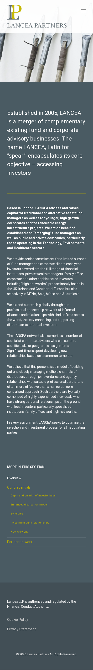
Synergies (17, 513)
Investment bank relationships (30, 522)
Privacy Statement (21, 629)
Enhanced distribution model (29, 504)
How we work (19, 531)
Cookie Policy (17, 620)
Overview (14, 478)
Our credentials (19, 488)
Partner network (19, 542)
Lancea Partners (38, 654)
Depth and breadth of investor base (33, 495)
